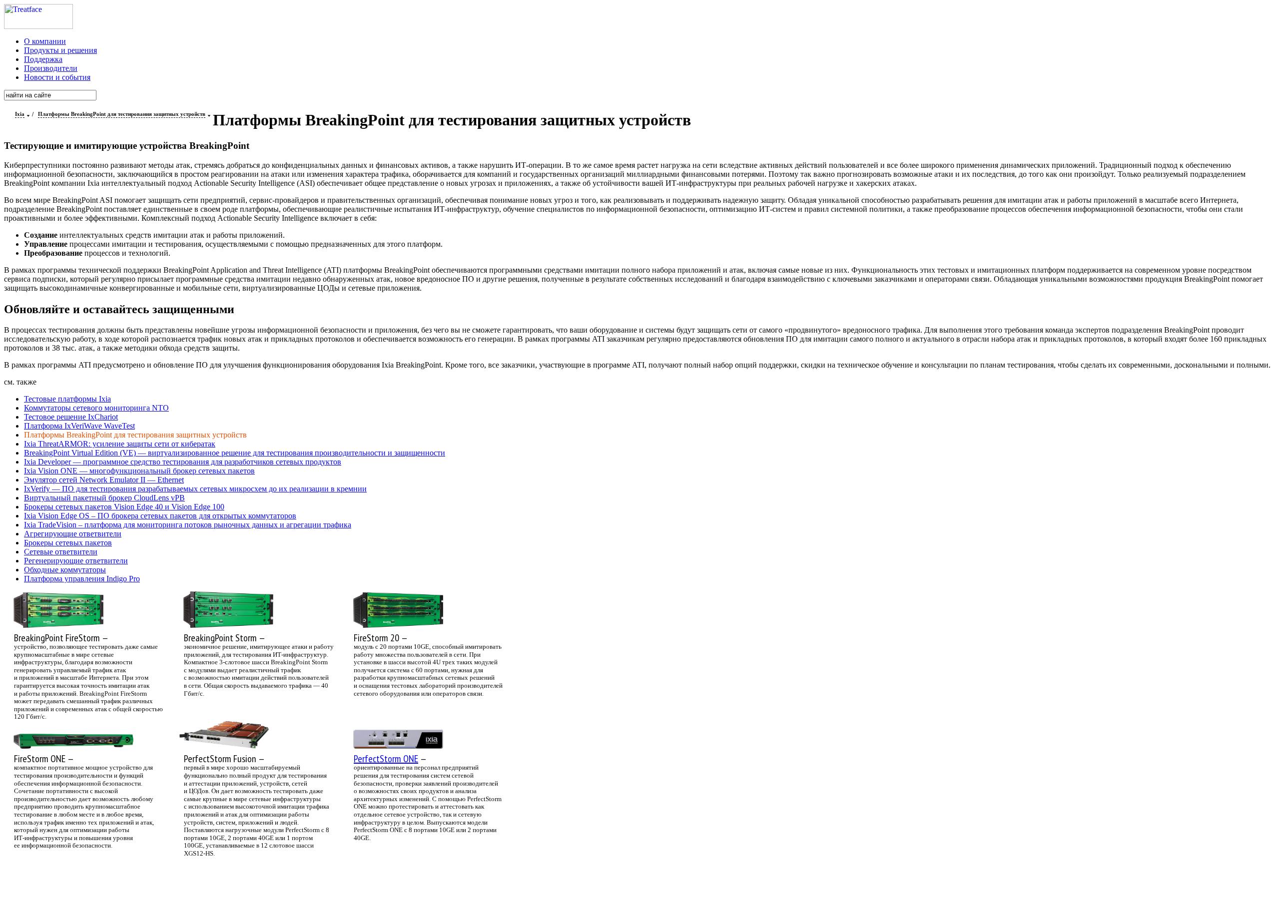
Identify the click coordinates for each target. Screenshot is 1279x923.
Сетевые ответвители (60, 551)
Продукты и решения (60, 50)
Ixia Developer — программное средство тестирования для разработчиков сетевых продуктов (182, 462)
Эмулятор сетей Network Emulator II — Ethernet (104, 479)
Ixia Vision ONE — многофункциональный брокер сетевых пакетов (139, 470)
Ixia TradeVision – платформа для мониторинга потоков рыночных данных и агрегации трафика (187, 524)
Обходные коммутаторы (65, 569)
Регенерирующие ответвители (76, 560)
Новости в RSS (454, 901)
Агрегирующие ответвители (72, 533)
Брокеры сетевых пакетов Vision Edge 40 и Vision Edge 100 (124, 506)
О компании (45, 41)
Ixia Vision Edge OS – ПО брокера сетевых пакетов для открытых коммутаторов (160, 515)
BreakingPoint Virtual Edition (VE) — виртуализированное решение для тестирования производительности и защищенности (234, 453)
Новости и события (57, 77)
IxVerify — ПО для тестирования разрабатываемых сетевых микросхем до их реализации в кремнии (195, 488)
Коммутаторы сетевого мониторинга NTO (96, 408)
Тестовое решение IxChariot (71, 417)
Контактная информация (461, 889)
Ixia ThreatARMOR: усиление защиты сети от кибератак (119, 444)
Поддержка (43, 59)
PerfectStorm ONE (386, 758)
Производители (50, 68)
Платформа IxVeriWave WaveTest (79, 426)
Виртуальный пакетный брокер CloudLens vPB (104, 497)
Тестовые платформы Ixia (67, 399)
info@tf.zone (379, 889)
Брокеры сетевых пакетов (68, 542)
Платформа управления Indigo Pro (82, 578)
